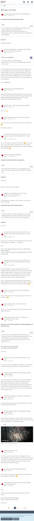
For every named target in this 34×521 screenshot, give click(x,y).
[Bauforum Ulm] (3, 2)
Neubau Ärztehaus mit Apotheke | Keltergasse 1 (17, 290)
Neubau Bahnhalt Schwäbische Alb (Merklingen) (17, 14)
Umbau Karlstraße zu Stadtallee (12, 154)
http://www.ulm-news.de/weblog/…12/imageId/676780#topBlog (10, 347)
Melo (5, 15)
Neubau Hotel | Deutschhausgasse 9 (14, 88)
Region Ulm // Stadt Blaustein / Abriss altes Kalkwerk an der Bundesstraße (15, 194)
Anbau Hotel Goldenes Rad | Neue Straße (15, 304)
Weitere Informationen (7, 518)
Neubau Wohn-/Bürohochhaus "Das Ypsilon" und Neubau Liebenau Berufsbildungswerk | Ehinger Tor (17, 135)
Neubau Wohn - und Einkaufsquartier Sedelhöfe (17, 105)
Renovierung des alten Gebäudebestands (15, 469)
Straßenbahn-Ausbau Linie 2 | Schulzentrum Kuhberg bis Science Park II (16, 318)
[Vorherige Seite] (9, 508)
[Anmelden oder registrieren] (28, 2)
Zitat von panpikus (8, 57)
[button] (32, 2)
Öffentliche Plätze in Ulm (10, 450)
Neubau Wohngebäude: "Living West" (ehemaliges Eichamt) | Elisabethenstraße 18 (17, 50)
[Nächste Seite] (25, 508)
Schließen (16, 518)
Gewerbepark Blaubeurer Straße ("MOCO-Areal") (17, 117)
